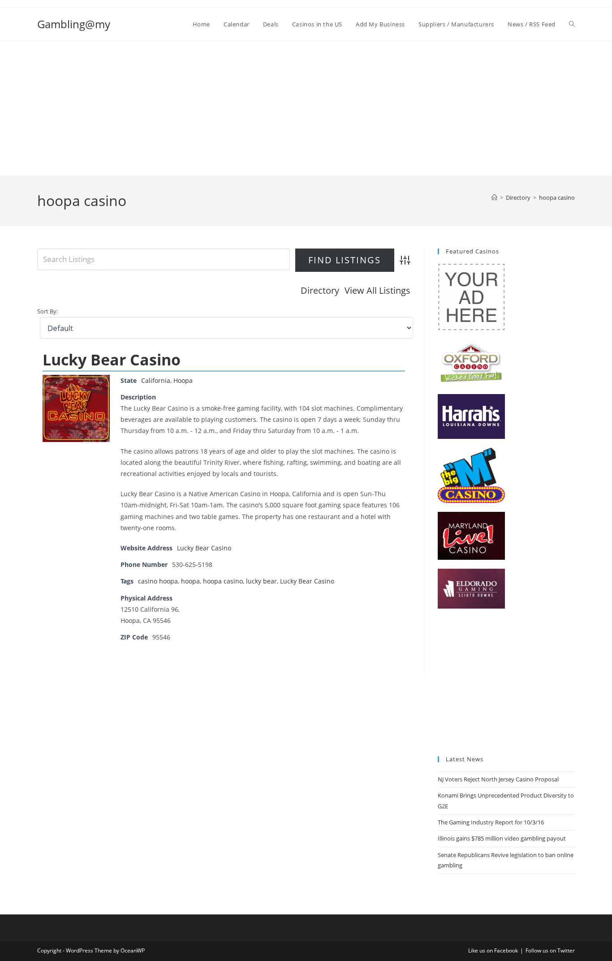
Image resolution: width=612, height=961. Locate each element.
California (155, 380)
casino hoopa (158, 581)
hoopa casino (557, 197)
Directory (320, 290)
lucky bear (261, 581)
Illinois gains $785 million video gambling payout (502, 838)
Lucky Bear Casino (112, 359)
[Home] (494, 197)
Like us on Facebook (493, 950)
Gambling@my (73, 24)
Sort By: (47, 311)
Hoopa (183, 380)
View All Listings (377, 290)
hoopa (190, 581)
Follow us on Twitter (550, 950)
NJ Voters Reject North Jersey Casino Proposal (498, 779)
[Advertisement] (306, 108)
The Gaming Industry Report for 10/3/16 (491, 822)
